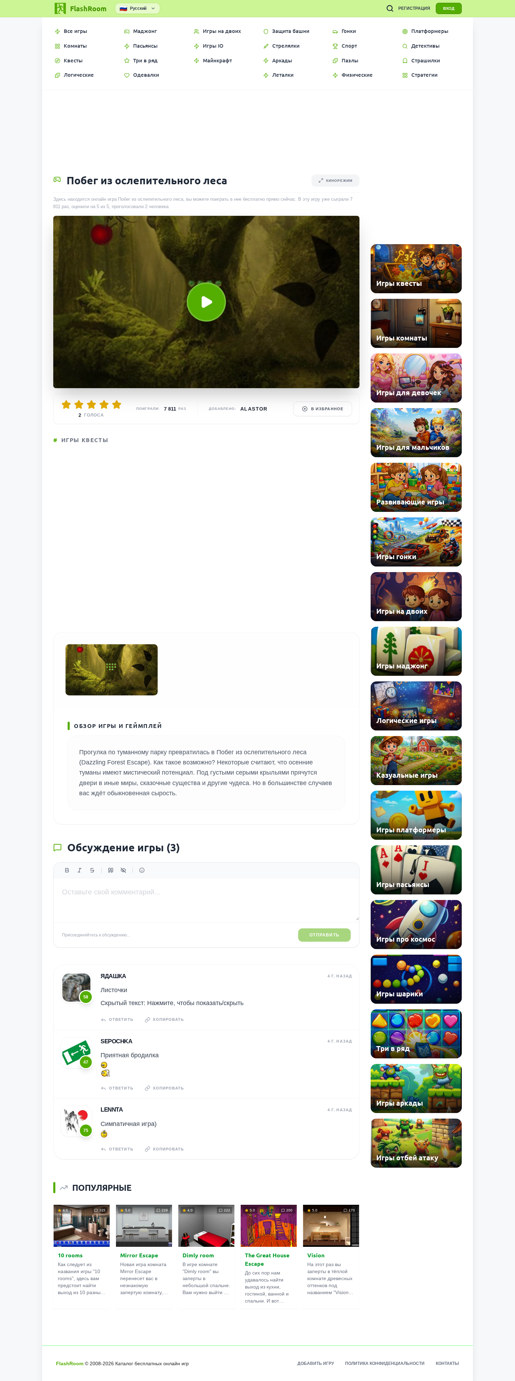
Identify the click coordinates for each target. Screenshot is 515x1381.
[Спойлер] (123, 870)
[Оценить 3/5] (91, 404)
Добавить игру (315, 1363)
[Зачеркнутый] (92, 870)
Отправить (324, 935)
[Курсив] (79, 870)
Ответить (121, 1019)
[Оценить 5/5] (116, 404)
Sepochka (116, 1041)
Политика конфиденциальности (385, 1363)
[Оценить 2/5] (78, 404)
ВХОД (448, 8)
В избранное (327, 409)
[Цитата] (111, 870)
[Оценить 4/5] (104, 404)
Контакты (447, 1363)
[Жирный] (67, 870)
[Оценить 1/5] (66, 404)
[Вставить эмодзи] (142, 870)
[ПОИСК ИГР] (390, 8)
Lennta (112, 1109)
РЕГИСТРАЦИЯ (414, 8)
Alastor (254, 409)
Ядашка (113, 976)
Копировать (168, 1019)
